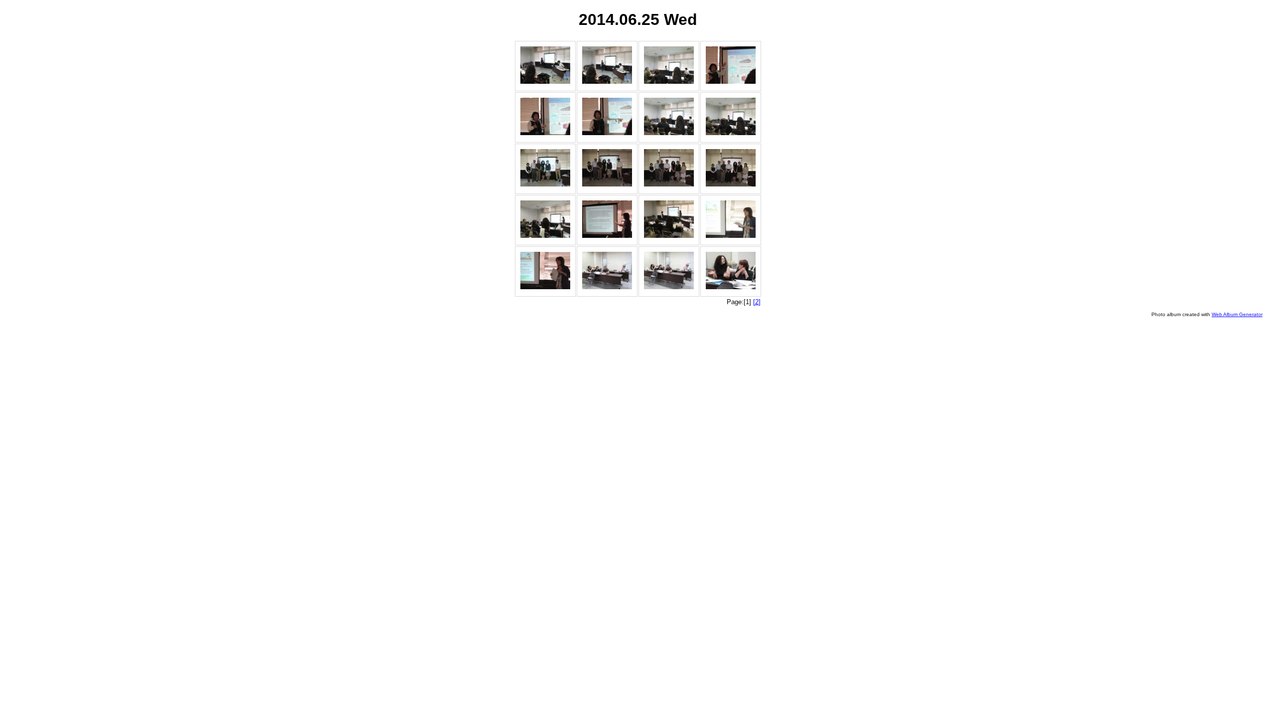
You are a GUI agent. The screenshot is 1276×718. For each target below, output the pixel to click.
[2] (757, 302)
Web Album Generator (1237, 314)
